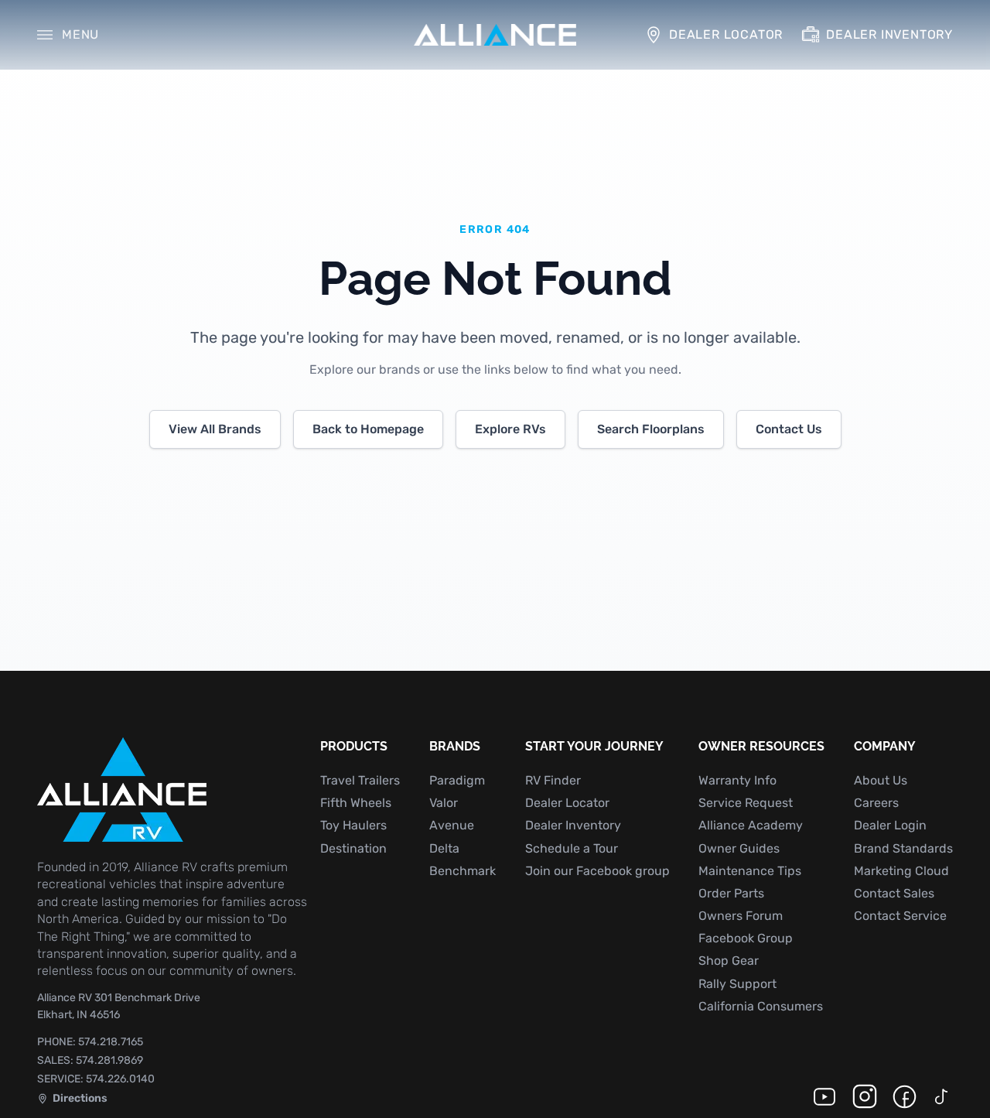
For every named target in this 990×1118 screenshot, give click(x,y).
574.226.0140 (96, 1079)
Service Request (745, 802)
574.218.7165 (90, 1041)
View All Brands (215, 429)
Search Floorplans (651, 429)
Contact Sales (894, 893)
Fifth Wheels (355, 802)
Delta (444, 848)
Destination (353, 848)
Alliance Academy (750, 825)
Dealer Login (890, 825)
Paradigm (457, 780)
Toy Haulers (353, 825)
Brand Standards (903, 848)
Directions (72, 1100)
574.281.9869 (90, 1060)
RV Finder (553, 780)
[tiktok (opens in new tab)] (942, 1096)
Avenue (451, 825)
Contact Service (900, 915)
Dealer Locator (567, 802)
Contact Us (789, 429)
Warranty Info (737, 780)
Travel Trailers (360, 780)
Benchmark (462, 870)
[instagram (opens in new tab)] (865, 1096)
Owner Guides (739, 848)
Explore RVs (510, 429)
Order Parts (731, 893)
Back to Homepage (368, 429)
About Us (880, 780)
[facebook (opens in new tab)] (904, 1096)
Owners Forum (740, 915)
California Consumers (760, 1006)
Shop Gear (728, 960)
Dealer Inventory (573, 825)
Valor (443, 802)
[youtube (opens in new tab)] (824, 1097)
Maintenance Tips (749, 870)
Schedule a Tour (571, 848)
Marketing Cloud (901, 870)
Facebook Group (745, 938)
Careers (876, 802)
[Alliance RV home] (495, 35)
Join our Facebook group (597, 870)
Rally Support (737, 983)
